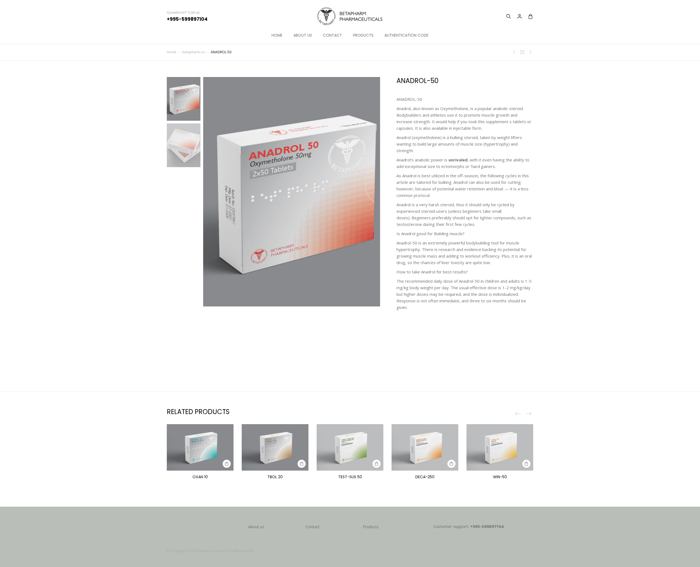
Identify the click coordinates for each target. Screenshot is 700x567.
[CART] (530, 16)
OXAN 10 (200, 477)
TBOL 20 (275, 477)
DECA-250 (424, 477)
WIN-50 (500, 477)
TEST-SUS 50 (350, 477)
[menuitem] (277, 35)
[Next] (529, 52)
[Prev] (515, 52)
